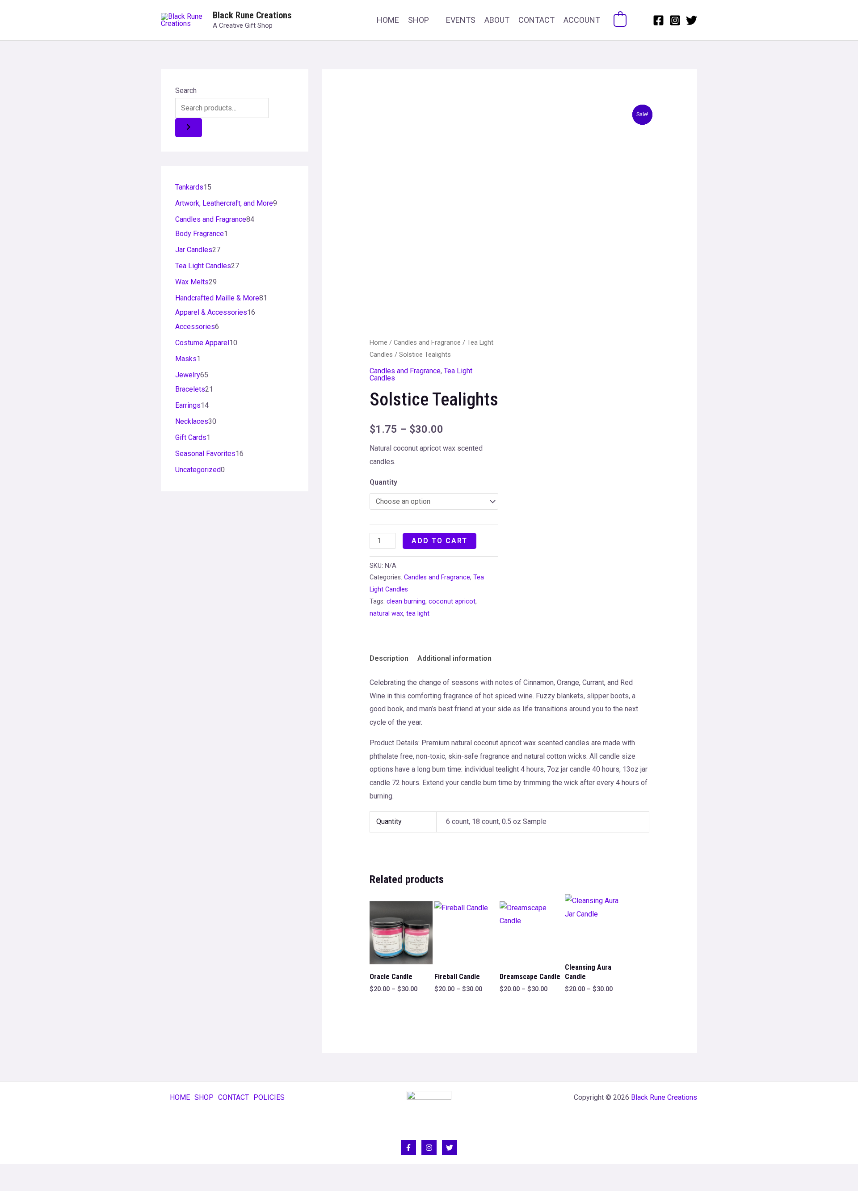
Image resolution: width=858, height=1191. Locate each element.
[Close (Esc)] (68, 1173)
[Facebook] (658, 20)
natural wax (386, 613)
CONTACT (536, 20)
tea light (417, 613)
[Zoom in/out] (9, 1173)
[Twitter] (691, 20)
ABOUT (496, 20)
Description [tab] (389, 658)
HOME (388, 20)
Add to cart (439, 540)
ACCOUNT (582, 20)
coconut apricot (452, 601)
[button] (639, 20)
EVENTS (460, 20)
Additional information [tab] (454, 658)
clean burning (406, 601)
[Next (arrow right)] (29, 1186)
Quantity (383, 482)
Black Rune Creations (252, 15)
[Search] (188, 127)
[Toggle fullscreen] (29, 1173)
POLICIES (269, 1097)
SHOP (418, 20)
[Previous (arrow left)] (9, 1186)
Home (378, 342)
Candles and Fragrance (427, 342)
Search (186, 90)
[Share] (48, 1173)
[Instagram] (675, 20)
